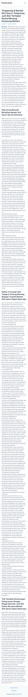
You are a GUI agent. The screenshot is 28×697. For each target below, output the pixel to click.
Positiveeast (6, 3)
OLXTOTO (4, 26)
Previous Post (14, 687)
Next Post (14, 690)
